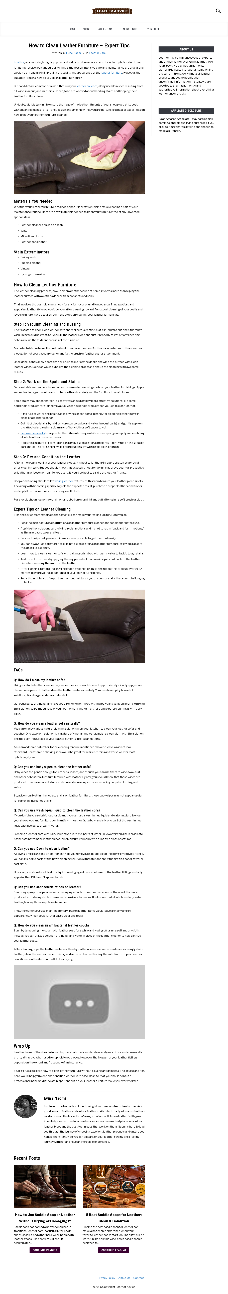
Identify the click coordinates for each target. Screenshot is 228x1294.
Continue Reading (45, 1250)
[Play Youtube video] (79, 1002)
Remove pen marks (33, 433)
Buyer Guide (152, 29)
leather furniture (111, 72)
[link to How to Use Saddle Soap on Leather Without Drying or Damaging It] (45, 1186)
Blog (85, 29)
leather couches (87, 86)
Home (72, 29)
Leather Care (104, 29)
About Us (124, 1278)
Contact (138, 1278)
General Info (128, 29)
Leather (19, 62)
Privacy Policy (106, 1278)
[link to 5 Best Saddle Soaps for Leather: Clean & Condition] (114, 1186)
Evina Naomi (74, 52)
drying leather (64, 481)
